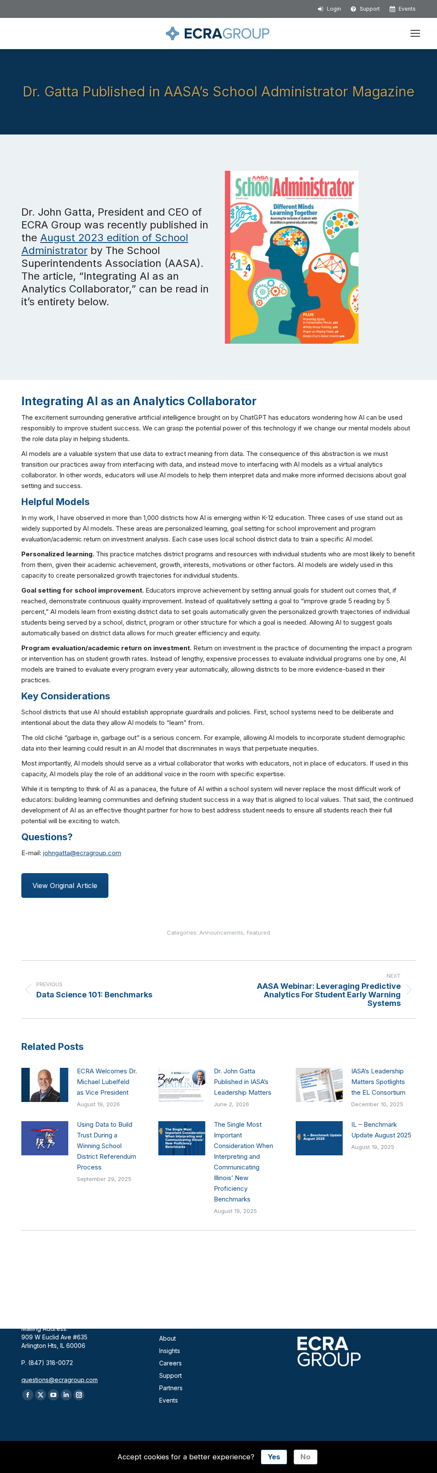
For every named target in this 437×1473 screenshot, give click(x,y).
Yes (274, 1457)
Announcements (221, 932)
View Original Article (64, 885)
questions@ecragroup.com (59, 1379)
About (167, 1338)
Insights (169, 1350)
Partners (171, 1387)
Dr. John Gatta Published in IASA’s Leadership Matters (242, 1081)
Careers (170, 1363)
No (305, 1457)
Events (168, 1400)
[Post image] (44, 1085)
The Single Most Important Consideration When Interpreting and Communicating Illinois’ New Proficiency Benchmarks (243, 1161)
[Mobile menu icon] (415, 33)
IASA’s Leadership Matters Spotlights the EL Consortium (378, 1081)
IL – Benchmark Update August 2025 (381, 1129)
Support (170, 1375)
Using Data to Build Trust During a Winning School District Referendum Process (106, 1145)
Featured (258, 932)
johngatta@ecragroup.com (82, 853)
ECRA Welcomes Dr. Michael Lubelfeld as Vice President (107, 1081)
